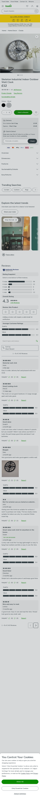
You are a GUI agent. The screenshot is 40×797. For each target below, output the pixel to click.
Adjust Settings (20, 794)
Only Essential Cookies (20, 788)
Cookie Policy (25, 773)
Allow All (20, 782)
